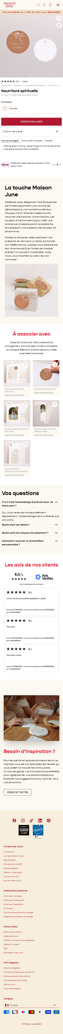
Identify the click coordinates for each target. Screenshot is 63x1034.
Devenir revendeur (13, 872)
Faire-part (8, 908)
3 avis (25, 81)
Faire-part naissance (14, 900)
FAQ (5, 948)
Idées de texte (11, 936)
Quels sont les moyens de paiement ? (25, 532)
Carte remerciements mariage (18, 912)
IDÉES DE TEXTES (17, 792)
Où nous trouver (11, 876)
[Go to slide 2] (31, 75)
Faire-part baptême (13, 904)
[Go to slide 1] (29, 75)
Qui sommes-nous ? (13, 880)
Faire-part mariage (13, 896)
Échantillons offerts (13, 932)
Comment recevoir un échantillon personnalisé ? (23, 542)
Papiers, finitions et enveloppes (19, 940)
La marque (9, 852)
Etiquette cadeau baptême (35, 85)
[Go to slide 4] (60, 164)
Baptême (18, 85)
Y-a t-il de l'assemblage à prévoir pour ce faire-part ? (27, 503)
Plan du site (9, 984)
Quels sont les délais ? (16, 524)
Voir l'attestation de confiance (31, 584)
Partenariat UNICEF (13, 864)
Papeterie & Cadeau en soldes (18, 916)
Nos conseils (9, 860)
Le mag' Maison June (14, 856)
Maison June (6, 85)
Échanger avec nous (13, 952)
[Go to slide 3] (33, 75)
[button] (54, 12)
